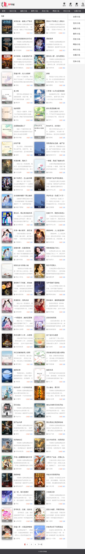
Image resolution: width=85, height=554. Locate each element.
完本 (76, 6)
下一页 (40, 544)
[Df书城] (8, 4)
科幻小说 (66, 11)
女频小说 (77, 11)
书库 (70, 6)
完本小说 (76, 61)
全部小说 (76, 17)
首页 (3, 11)
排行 (64, 6)
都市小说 (34, 11)
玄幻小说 (13, 11)
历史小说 (45, 11)
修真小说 (23, 11)
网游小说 (56, 11)
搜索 (82, 6)
